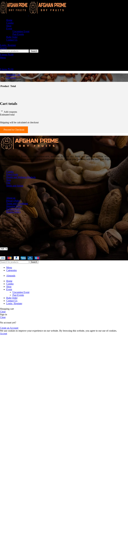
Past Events (18, 34)
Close (3, 311)
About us (10, 198)
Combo (10, 171)
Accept (3, 333)
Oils (8, 183)
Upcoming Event (20, 31)
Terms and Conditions (17, 203)
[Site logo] (14, 14)
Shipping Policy (14, 206)
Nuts (8, 180)
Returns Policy (13, 212)
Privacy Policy (13, 200)
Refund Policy (13, 209)
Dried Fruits (12, 174)
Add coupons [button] (10, 111)
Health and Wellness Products (21, 177)
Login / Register (14, 303)
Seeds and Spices (14, 185)
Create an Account (9, 328)
